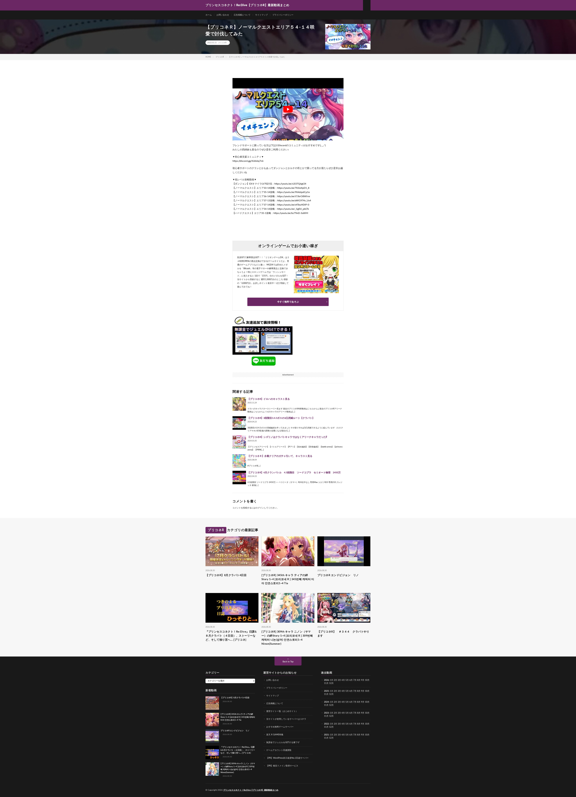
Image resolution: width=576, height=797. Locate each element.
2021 (326, 735)
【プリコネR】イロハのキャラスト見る (269, 399)
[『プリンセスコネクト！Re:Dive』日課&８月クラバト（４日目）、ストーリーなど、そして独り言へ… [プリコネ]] (212, 752)
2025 (326, 691)
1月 (331, 680)
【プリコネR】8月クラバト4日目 (226, 575)
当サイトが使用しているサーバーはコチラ (286, 719)
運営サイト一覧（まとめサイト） (282, 711)
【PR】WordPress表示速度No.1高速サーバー (287, 758)
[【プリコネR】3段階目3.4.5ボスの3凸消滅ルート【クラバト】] (239, 423)
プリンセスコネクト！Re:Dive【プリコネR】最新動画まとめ (250, 790)
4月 (343, 680)
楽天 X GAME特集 (274, 735)
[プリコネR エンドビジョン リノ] (212, 736)
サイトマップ (261, 15)
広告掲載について (242, 15)
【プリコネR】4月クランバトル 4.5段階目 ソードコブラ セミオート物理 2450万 (294, 472)
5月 (347, 680)
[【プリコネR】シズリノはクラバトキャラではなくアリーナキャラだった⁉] (239, 442)
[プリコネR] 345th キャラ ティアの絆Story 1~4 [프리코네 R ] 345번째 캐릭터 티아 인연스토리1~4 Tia (287, 579)
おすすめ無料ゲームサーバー (280, 727)
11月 (326, 694)
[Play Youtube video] (288, 109)
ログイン (260, 508)
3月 (339, 680)
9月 (362, 691)
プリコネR (222, 43)
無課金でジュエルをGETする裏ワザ (283, 742)
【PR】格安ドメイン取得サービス (282, 766)
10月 (367, 691)
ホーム (209, 15)
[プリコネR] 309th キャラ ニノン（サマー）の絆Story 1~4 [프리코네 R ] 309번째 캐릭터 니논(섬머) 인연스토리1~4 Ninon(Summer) (287, 637)
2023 (326, 713)
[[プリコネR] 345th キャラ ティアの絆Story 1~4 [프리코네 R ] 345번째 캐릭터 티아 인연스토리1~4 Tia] (212, 719)
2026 (326, 680)
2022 (326, 724)
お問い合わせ (222, 15)
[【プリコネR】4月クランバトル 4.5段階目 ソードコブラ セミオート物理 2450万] (239, 477)
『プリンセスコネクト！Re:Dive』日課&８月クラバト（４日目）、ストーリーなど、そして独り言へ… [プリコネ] (231, 635)
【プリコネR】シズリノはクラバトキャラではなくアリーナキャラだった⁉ (287, 437)
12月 (331, 694)
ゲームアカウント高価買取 (278, 750)
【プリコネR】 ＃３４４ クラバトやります (343, 633)
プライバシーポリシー (282, 15)
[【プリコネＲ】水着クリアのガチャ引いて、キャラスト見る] (239, 461)
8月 (358, 680)
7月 (355, 680)
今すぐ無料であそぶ (288, 302)
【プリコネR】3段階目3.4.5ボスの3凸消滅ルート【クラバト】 (281, 418)
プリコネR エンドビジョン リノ (338, 575)
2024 (326, 702)
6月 (351, 680)
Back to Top (288, 662)
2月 (335, 680)
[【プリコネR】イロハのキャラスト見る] (239, 404)
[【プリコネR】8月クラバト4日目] (212, 703)
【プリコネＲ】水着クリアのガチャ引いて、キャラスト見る (280, 456)
